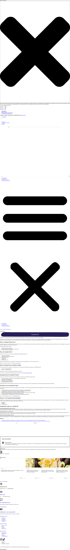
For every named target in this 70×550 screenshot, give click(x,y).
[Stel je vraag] (1, 492)
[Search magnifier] (69, 176)
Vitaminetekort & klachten (6, 180)
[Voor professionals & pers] (1, 500)
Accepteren (2, 115)
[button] (35, 52)
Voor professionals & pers (5, 502)
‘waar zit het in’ (18, 363)
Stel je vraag (2, 494)
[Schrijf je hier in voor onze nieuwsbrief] (1, 509)
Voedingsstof (4, 329)
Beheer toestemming (3, 549)
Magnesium (57, 468)
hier (1, 496)
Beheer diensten (4, 111)
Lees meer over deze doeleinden (7, 113)
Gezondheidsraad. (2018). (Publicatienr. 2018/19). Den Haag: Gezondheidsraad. (23, 420)
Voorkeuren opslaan (16, 115)
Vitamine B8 (2, 468)
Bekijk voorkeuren (10, 115)
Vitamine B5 (28, 468)
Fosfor (42, 468)
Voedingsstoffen (4, 323)
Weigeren (5, 115)
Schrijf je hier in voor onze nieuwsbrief (7, 512)
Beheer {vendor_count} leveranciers (7, 112)
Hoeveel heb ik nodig (5, 179)
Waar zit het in (4, 178)
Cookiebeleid (4, 116)
